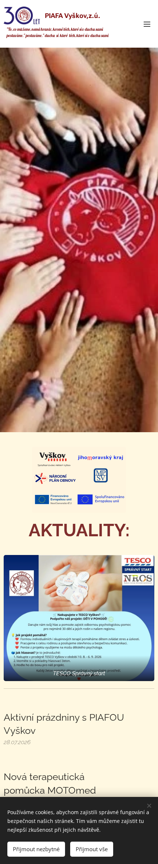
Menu (147, 23)
